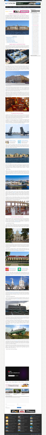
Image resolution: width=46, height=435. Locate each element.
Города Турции (22, 418)
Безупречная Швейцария (36, 16)
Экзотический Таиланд (35, 21)
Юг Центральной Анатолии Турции (36, 423)
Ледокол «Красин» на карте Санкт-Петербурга (12, 42)
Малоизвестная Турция (35, 418)
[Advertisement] (36, 63)
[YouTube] (32, 0)
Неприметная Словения (35, 46)
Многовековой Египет (35, 22)
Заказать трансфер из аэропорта (12, 423)
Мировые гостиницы (12, 140)
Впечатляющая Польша (35, 40)
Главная (40, 434)
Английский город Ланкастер (24, 426)
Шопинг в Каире (23, 423)
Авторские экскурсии (25, 268)
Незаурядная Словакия (35, 37)
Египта (6, 88)
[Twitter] (33, 11)
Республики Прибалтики (35, 52)
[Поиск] (40, 0)
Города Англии (22, 428)
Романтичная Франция (35, 31)
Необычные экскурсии (11, 431)
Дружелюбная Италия (35, 32)
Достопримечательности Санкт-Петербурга (8, 394)
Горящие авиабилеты (25, 140)
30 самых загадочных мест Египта (12, 0)
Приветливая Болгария (35, 45)
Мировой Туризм (8, 9)
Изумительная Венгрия (35, 41)
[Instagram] (34, 0)
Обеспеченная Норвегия (36, 47)
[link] (7, 418)
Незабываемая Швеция (35, 51)
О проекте (37, 434)
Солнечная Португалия (35, 26)
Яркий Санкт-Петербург (18, 9)
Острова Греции (23, 431)
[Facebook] (31, 11)
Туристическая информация (12, 418)
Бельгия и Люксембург (35, 27)
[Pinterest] (31, 0)
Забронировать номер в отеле (12, 426)
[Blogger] (33, 0)
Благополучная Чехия (35, 36)
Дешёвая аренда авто (12, 268)
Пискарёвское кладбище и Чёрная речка (16, 394)
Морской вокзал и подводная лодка (10, 41)
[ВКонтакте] (39, 11)
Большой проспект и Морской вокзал (10, 39)
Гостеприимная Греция (35, 17)
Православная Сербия (35, 42)
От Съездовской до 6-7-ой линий (10, 40)
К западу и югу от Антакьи (36, 426)
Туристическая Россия (12, 9)
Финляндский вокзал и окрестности (24, 394)
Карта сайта (33, 434)
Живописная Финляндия (35, 50)
